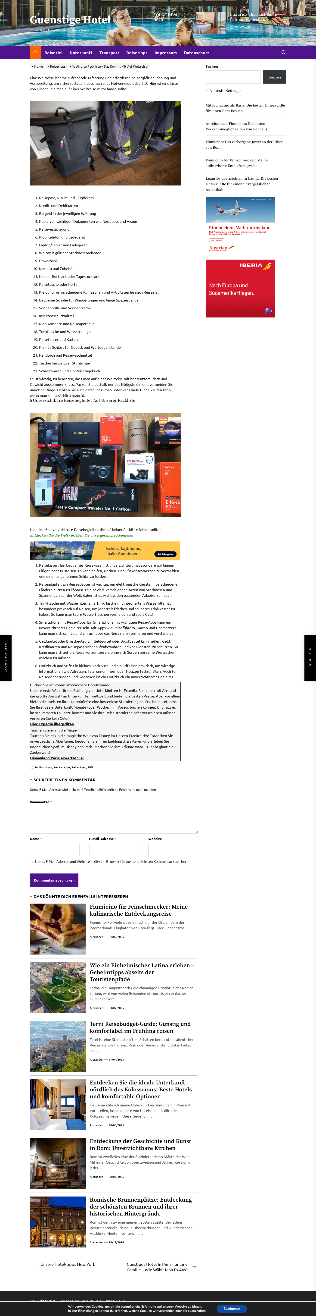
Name (36, 838)
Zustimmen (232, 1309)
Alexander (96, 937)
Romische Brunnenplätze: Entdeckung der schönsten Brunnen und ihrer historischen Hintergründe (141, 1206)
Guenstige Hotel (70, 20)
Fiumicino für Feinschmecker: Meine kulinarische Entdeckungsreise (139, 910)
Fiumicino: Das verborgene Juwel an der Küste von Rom (244, 145)
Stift (90, 767)
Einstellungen (88, 1311)
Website (155, 838)
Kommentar (41, 802)
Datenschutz (196, 52)
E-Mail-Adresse (103, 838)
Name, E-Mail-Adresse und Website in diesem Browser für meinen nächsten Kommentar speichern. (112, 861)
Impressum (166, 52)
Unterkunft (81, 52)
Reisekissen (78, 767)
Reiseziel (53, 52)
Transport (109, 52)
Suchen (212, 66)
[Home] (35, 52)
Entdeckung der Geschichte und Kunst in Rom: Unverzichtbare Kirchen (140, 1145)
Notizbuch (45, 767)
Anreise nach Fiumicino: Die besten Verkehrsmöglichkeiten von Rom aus (236, 126)
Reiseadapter (61, 767)
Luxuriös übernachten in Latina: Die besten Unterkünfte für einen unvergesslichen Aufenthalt (256, 22)
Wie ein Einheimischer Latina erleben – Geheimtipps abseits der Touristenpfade (142, 972)
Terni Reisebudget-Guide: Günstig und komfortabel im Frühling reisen (140, 1028)
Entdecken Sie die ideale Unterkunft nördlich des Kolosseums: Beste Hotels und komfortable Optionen (141, 1089)
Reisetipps (137, 52)
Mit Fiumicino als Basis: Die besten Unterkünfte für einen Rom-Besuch (245, 108)
